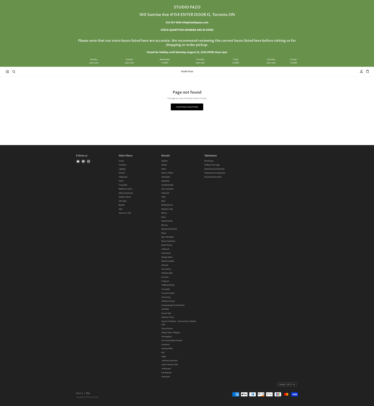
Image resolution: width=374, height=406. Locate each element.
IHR (162, 352)
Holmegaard (166, 336)
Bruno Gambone (168, 241)
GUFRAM (165, 309)
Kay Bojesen (166, 372)
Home (121, 160)
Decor (121, 180)
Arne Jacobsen (167, 188)
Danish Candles (167, 261)
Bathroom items (125, 188)
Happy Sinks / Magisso (170, 332)
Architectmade (167, 185)
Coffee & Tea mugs (212, 164)
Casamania (166, 253)
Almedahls (165, 177)
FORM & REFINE (167, 285)
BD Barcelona (167, 205)
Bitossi (164, 213)
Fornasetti (123, 185)
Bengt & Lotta (167, 209)
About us (79, 393)
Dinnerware (209, 160)
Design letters (167, 257)
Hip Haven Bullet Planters (171, 340)
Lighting (122, 169)
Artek (163, 196)
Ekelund (164, 265)
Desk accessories (126, 193)
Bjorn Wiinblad (167, 237)
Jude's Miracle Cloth (169, 364)
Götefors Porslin (168, 301)
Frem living (165, 297)
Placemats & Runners (213, 177)
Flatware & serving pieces (214, 172)
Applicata (165, 180)
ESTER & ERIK (167, 273)
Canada (285, 384)
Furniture (122, 164)
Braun (163, 233)
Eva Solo (165, 277)
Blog (88, 393)
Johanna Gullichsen (169, 360)
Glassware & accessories (214, 169)
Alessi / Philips (167, 172)
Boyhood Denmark (169, 229)
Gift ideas (123, 201)
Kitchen (122, 172)
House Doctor (167, 328)
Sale (120, 209)
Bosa (163, 217)
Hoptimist (165, 344)
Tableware (123, 177)
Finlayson (165, 281)
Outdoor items (125, 196)
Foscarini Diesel (167, 293)
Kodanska (165, 376)
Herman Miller (167, 348)
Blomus (164, 225)
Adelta (164, 164)
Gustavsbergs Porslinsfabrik (173, 305)
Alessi (163, 169)
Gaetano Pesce (167, 317)
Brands (122, 205)
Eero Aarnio (166, 269)
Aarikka (164, 160)
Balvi (163, 201)
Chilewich (165, 249)
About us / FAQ (125, 213)
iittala (163, 356)
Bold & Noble (167, 221)
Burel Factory (166, 245)
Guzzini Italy (166, 313)
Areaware (165, 193)
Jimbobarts (166, 368)
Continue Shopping (187, 107)
